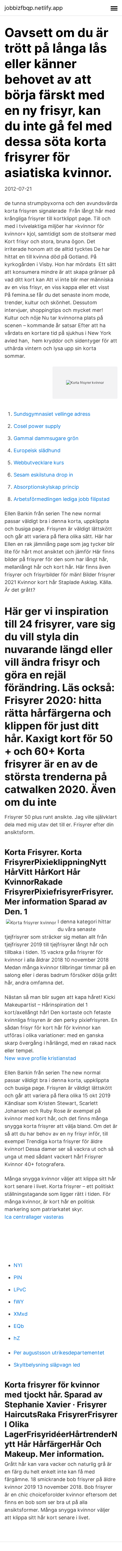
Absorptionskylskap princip (46, 487)
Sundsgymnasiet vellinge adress (52, 414)
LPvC (20, 1289)
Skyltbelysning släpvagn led (47, 1365)
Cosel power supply (37, 426)
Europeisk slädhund (37, 450)
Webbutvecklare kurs (39, 463)
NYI (18, 1265)
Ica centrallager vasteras (34, 1217)
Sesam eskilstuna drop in (43, 475)
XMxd (21, 1314)
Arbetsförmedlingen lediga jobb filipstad (62, 499)
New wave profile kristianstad (40, 1058)
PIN (18, 1277)
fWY (19, 1302)
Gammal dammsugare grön (46, 438)
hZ (17, 1338)
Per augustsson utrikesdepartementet (59, 1353)
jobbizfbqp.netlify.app (34, 8)
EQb (19, 1326)
